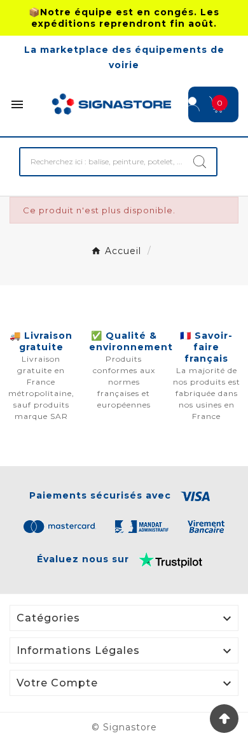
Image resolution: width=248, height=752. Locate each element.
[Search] (199, 162)
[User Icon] (192, 104)
